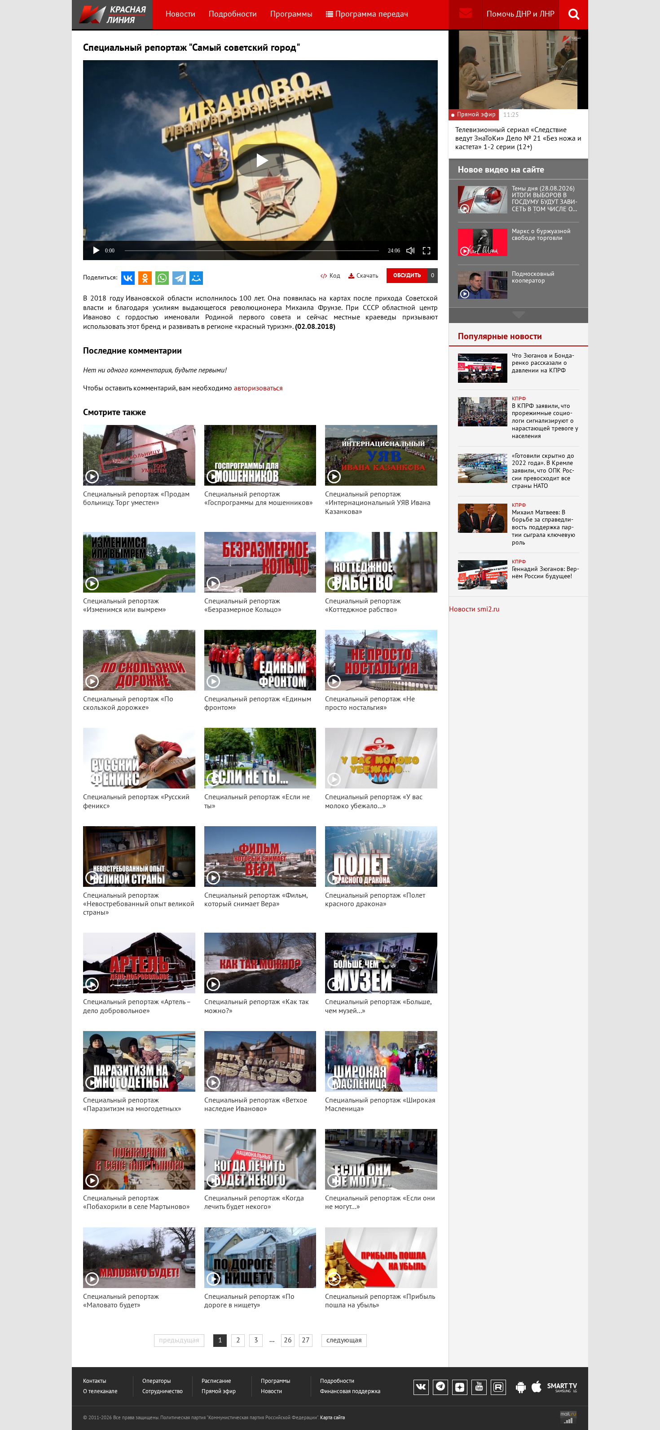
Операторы (156, 1381)
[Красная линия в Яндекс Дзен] (459, 1387)
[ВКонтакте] (128, 278)
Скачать (367, 275)
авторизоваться (258, 388)
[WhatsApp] (162, 278)
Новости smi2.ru (474, 609)
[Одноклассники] (145, 278)
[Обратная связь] (465, 14)
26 (288, 1340)
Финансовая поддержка (350, 1392)
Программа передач (371, 14)
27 (306, 1340)
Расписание (216, 1381)
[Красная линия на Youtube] (479, 1387)
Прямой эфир (219, 1392)
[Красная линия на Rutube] (498, 1387)
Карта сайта (332, 1418)
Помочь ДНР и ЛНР (520, 14)
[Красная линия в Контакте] (421, 1387)
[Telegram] (179, 278)
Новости (180, 14)
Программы (291, 14)
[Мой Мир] (196, 278)
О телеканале (100, 1392)
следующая (344, 1340)
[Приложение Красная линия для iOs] (536, 1388)
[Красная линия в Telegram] (440, 1387)
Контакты (94, 1381)
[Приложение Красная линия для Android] (521, 1388)
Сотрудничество (162, 1392)
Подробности (233, 14)
